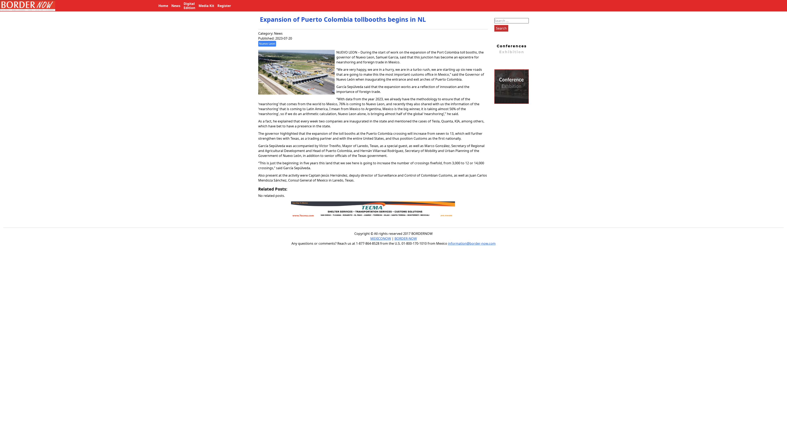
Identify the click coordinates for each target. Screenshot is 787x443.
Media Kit (206, 5)
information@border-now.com (472, 243)
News (278, 33)
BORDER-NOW (406, 238)
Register (224, 5)
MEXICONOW (380, 238)
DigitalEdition (189, 5)
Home (163, 5)
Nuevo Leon (267, 44)
